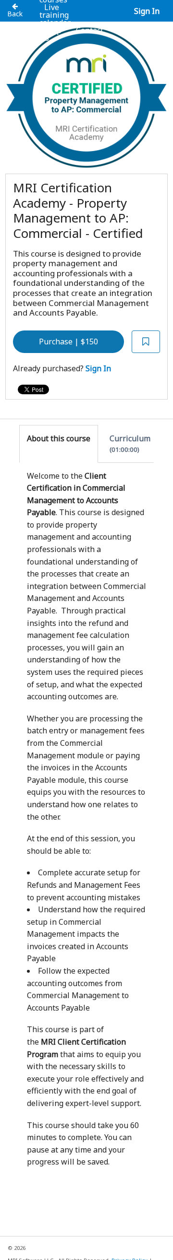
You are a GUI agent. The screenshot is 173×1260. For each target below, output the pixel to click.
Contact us (71, 34)
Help (53, 30)
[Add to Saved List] (146, 341)
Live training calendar (55, 15)
